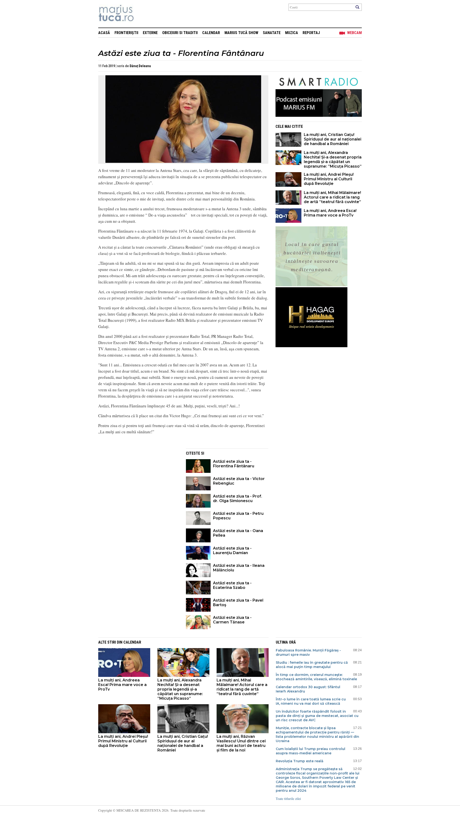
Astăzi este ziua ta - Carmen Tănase (232, 619)
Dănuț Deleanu (140, 66)
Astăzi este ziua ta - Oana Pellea (238, 533)
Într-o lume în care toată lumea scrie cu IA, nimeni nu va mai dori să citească (311, 701)
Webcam (354, 32)
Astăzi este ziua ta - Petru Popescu (238, 515)
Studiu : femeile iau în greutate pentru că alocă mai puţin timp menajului (312, 664)
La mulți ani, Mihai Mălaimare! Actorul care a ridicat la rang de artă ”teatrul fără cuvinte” (332, 197)
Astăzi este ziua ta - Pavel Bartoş (238, 602)
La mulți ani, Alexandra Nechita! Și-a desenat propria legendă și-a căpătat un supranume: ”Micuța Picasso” (333, 159)
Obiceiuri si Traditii (180, 32)
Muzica (291, 32)
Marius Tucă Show (241, 32)
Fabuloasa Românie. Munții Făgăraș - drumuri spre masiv (308, 652)
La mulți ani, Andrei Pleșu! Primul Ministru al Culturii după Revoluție (329, 179)
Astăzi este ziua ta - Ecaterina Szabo (232, 585)
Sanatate (272, 32)
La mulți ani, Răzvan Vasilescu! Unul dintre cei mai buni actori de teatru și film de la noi (241, 743)
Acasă (104, 32)
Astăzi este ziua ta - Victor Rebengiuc (239, 481)
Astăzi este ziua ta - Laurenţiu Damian (232, 550)
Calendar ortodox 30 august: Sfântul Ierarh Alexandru (308, 689)
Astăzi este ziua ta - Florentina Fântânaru (233, 463)
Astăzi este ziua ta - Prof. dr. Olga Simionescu (237, 498)
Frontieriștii (126, 32)
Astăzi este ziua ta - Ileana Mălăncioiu (238, 567)
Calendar (211, 32)
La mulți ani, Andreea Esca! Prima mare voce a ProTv (330, 212)
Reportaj (311, 32)
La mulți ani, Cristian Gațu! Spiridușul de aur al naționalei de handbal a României (332, 139)
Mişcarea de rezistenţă (142, 14)
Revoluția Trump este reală (299, 761)
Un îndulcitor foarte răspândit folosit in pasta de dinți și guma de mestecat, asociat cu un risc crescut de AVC (317, 715)
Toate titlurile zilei (288, 798)
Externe (150, 32)
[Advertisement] (138, 482)
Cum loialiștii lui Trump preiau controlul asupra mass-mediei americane (310, 751)
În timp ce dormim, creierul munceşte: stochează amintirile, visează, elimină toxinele (316, 677)
